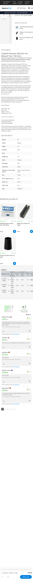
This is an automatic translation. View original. (11, 326)
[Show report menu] (29, 331)
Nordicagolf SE (16, 384)
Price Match (14, 2)
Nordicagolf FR (16, 334)
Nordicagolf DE (17, 366)
